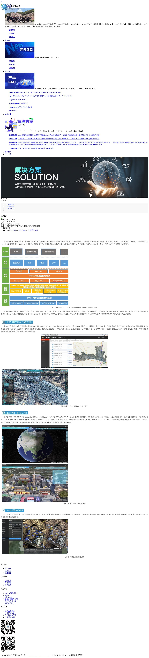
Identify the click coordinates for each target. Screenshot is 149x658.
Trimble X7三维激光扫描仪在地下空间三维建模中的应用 (82, 144)
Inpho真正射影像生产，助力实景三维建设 (61, 135)
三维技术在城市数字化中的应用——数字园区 (103, 142)
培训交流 (12, 64)
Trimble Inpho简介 (19, 96)
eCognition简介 (21, 100)
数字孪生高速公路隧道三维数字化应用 (133, 142)
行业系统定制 (13, 148)
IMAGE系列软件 (14, 92)
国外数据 (24, 103)
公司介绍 (12, 30)
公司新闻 (12, 61)
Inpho (11, 96)
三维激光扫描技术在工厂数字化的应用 (48, 144)
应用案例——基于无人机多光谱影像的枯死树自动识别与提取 (40, 139)
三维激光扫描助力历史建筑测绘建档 (22, 144)
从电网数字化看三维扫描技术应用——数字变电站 (69, 142)
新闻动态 (8, 40)
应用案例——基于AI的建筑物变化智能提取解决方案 (80, 139)
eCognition (12, 100)
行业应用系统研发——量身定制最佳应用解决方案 (36, 148)
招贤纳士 (12, 37)
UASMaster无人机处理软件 (34, 96)
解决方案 (8, 114)
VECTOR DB (47, 92)
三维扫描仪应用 (14, 142)
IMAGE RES (56, 92)
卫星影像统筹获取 (14, 103)
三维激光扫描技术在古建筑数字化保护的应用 (35, 142)
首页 (14, 230)
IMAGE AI (31, 92)
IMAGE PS (23, 92)
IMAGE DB (39, 92)
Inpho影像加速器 (50, 96)
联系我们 (8, 152)
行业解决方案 (13, 139)
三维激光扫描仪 (14, 107)
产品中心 (8, 71)
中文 (9, 154)
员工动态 (12, 68)
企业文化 (12, 33)
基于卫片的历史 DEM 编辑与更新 (88, 135)
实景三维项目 (13, 135)
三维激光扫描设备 (25, 107)
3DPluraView (13, 110)
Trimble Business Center (64, 96)
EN (6, 154)
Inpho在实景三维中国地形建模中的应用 (32, 135)
